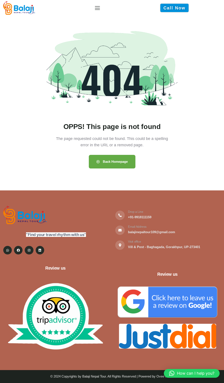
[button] (192, 373)
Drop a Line (135, 211)
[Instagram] (29, 250)
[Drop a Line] (120, 215)
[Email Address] (120, 230)
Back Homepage (115, 161)
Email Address (137, 226)
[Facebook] (18, 250)
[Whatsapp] (7, 250)
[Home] (19, 7)
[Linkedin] (40, 250)
